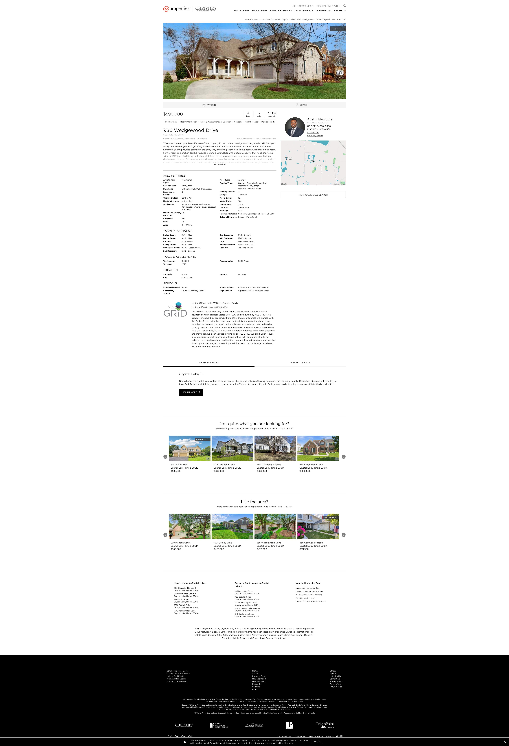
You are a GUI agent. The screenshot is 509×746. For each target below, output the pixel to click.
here (291, 743)
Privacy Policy (336, 681)
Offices (333, 671)
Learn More (190, 392)
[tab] (208, 363)
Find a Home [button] (241, 10)
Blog (254, 689)
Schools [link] (238, 122)
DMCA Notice (336, 687)
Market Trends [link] (268, 122)
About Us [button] (340, 10)
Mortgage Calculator (313, 195)
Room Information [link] (189, 122)
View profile (315, 135)
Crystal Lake (202, 139)
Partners (256, 687)
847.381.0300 (324, 126)
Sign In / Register (329, 6)
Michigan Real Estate (176, 679)
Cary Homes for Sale (304, 598)
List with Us (335, 676)
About (255, 673)
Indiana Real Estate (175, 676)
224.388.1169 (323, 129)
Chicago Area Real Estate (178, 673)
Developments (304, 10)
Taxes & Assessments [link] (210, 122)
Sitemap (330, 736)
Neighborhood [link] (252, 122)
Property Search (259, 676)
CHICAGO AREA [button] (302, 6)
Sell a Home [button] (259, 10)
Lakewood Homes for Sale (307, 588)
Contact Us (335, 679)
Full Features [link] (171, 122)
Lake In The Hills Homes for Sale (310, 601)
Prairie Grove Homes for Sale (308, 595)
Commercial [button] (323, 10)
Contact (313, 132)
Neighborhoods (259, 679)
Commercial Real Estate (177, 671)
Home (255, 671)
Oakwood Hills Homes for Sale (309, 591)
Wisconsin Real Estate (176, 681)
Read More (219, 164)
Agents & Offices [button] (281, 10)
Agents (333, 673)
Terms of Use (335, 684)
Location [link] (227, 122)
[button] (313, 163)
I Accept (317, 742)
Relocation (257, 684)
